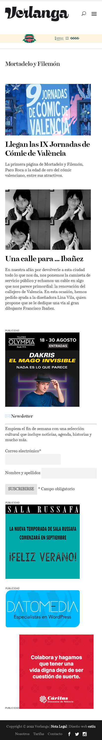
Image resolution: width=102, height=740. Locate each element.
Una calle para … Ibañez (44, 259)
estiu (92, 726)
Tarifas (38, 734)
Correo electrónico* (23, 451)
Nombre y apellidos (22, 473)
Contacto (55, 734)
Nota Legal (59, 726)
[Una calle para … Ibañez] (48, 219)
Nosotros (22, 734)
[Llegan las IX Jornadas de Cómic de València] (48, 109)
